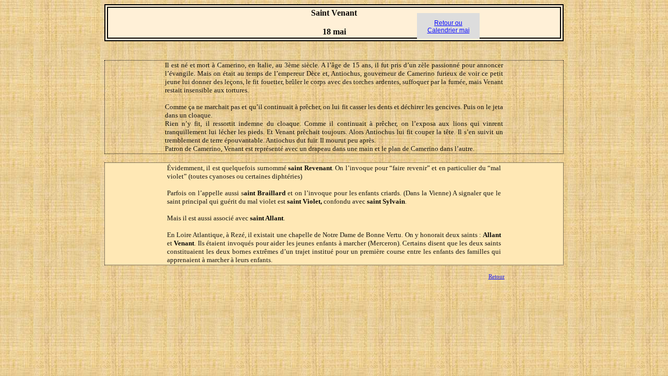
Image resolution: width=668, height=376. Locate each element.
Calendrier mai (448, 30)
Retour (496, 276)
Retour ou (448, 23)
